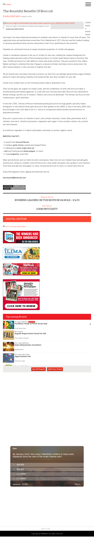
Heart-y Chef (20, 186)
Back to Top (45, 529)
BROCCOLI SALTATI (18, 189)
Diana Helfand (11, 16)
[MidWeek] (25, 4)
